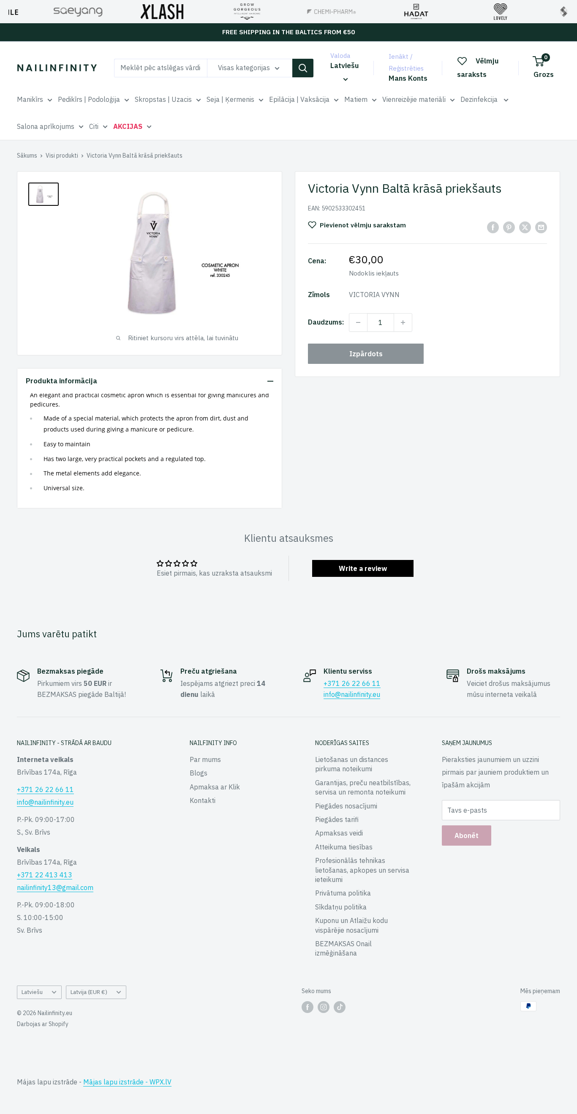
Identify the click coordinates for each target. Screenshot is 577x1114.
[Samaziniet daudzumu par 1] (358, 322)
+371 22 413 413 (44, 875)
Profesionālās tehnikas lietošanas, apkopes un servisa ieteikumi (362, 870)
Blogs (198, 773)
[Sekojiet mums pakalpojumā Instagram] (323, 1007)
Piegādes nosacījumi (346, 806)
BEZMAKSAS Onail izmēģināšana (343, 948)
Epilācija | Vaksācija (299, 99)
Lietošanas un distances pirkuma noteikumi (351, 764)
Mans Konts (408, 78)
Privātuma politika (343, 893)
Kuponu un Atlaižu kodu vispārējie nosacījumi (351, 925)
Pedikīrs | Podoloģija (89, 99)
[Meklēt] (302, 68)
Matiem (355, 99)
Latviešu (32, 992)
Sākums (27, 155)
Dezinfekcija (479, 99)
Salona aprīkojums (45, 126)
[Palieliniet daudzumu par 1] (403, 322)
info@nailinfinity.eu (352, 694)
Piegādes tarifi (337, 819)
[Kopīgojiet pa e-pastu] (541, 227)
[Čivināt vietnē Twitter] (525, 227)
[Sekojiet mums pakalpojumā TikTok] (340, 1007)
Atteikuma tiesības (344, 847)
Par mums (205, 759)
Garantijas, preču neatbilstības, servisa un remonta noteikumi (363, 787)
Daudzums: (326, 322)
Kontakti (202, 800)
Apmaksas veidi (339, 833)
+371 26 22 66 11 (352, 683)
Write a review (363, 568)
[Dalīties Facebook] (493, 227)
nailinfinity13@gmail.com (55, 887)
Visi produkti (62, 155)
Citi (93, 126)
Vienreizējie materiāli (414, 99)
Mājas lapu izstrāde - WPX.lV (127, 1082)
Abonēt (467, 835)
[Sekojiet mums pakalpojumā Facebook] (307, 1007)
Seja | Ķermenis (230, 99)
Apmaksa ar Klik (215, 787)
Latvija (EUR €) (89, 992)
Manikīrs (30, 99)
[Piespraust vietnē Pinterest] (509, 227)
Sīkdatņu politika (341, 907)
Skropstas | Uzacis (163, 99)
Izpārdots (366, 353)
